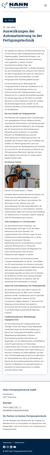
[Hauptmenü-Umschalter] (45, 5)
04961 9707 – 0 (15, 407)
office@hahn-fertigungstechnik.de (15, 410)
